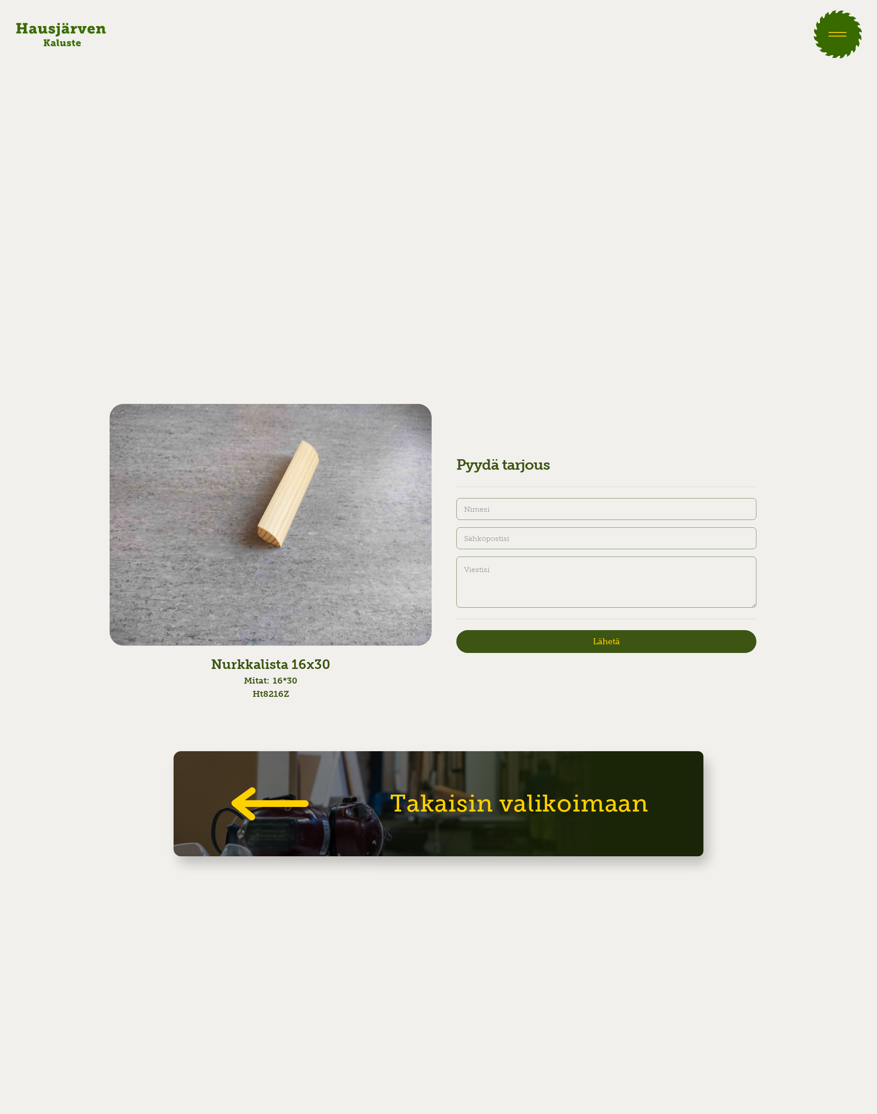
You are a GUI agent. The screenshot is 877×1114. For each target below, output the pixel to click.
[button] (837, 34)
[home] (61, 34)
